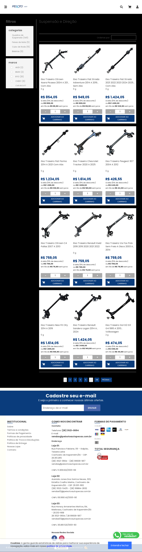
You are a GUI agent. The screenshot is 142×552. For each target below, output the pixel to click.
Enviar (92, 408)
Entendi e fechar (120, 545)
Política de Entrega (17, 443)
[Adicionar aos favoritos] (43, 72)
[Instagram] (61, 538)
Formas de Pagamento (19, 433)
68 (97, 380)
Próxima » (106, 380)
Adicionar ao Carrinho (57, 118)
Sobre (10, 426)
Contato (11, 449)
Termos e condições (17, 429)
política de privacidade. (59, 546)
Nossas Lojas (13, 446)
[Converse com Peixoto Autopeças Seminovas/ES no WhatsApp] (126, 535)
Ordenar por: (103, 37)
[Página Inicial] (18, 7)
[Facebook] (54, 538)
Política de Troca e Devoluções (23, 439)
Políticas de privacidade (19, 436)
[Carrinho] (129, 8)
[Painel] (137, 8)
